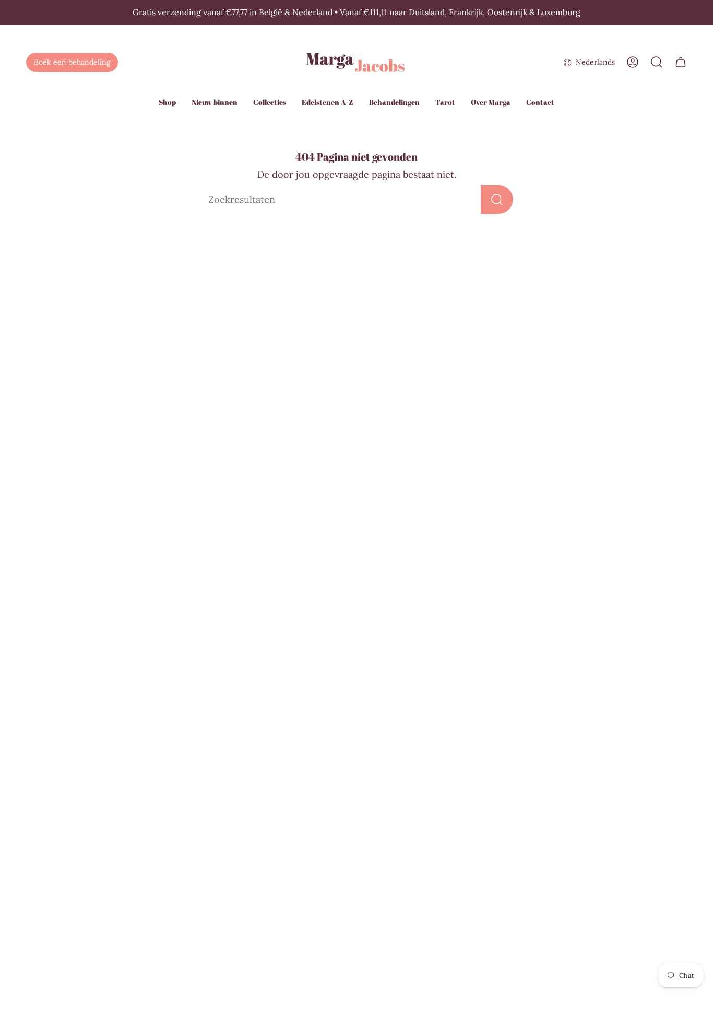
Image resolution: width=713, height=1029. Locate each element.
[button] (167, 103)
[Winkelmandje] (681, 62)
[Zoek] (497, 199)
